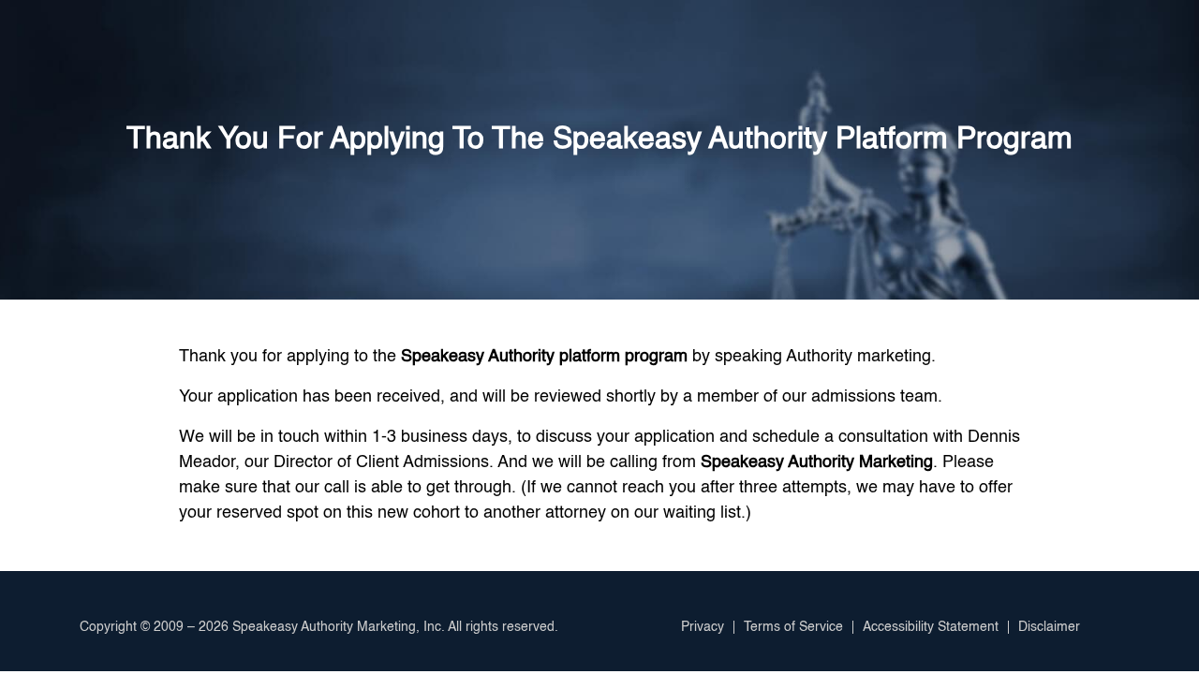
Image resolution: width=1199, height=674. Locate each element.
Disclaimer (1049, 627)
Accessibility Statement (931, 627)
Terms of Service (793, 627)
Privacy (702, 627)
